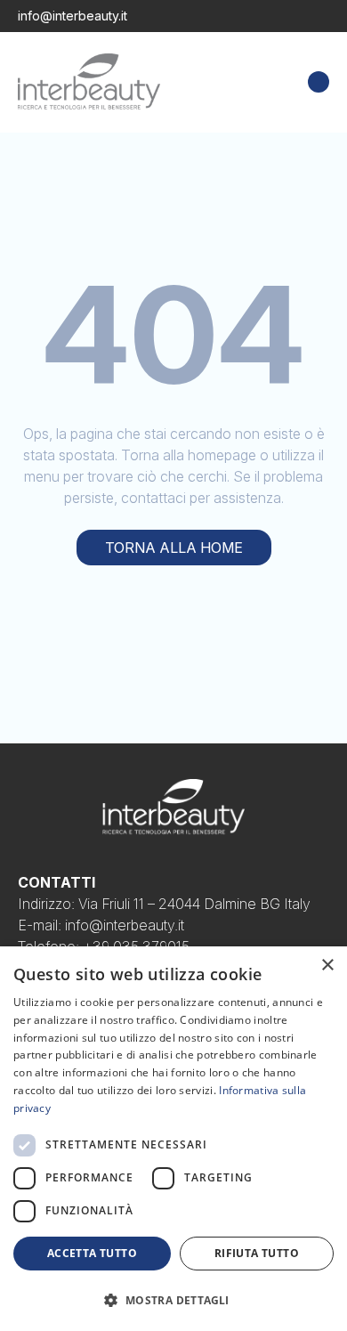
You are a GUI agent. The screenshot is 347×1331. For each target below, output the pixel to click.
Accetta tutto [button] (92, 1253)
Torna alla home (174, 547)
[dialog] (173, 1138)
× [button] (327, 965)
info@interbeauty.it (72, 15)
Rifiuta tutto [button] (256, 1253)
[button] (173, 1300)
